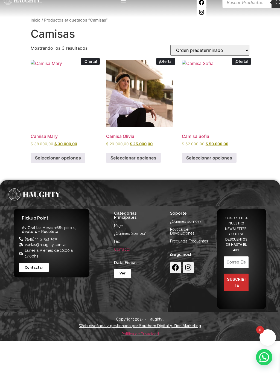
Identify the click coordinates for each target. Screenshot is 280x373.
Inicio (35, 20)
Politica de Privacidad (140, 334)
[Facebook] (175, 267)
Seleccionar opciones (58, 158)
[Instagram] (201, 12)
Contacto (122, 249)
